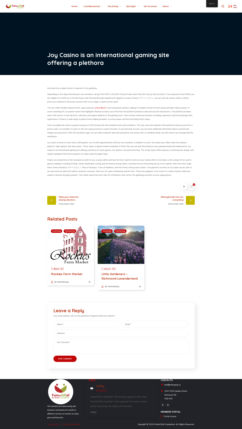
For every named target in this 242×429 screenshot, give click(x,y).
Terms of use (53, 424)
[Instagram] (168, 405)
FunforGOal (63, 282)
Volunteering (70, 231)
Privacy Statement (71, 424)
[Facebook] (163, 405)
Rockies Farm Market (66, 274)
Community (56, 231)
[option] (70, 258)
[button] (223, 6)
